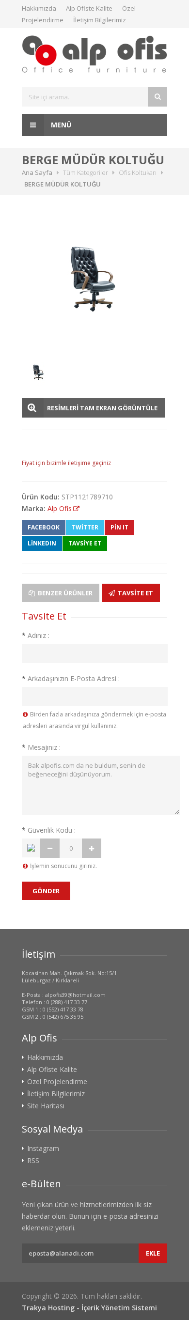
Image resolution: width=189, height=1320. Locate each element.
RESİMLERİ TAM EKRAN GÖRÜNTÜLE (102, 408)
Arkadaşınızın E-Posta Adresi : (71, 678)
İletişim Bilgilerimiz (99, 20)
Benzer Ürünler (64, 593)
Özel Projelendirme (57, 1081)
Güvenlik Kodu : (49, 830)
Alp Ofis (59, 508)
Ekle (153, 1253)
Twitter (85, 527)
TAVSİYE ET (84, 543)
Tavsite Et (134, 593)
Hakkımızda (39, 8)
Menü (60, 124)
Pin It (119, 527)
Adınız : (35, 635)
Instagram (43, 1148)
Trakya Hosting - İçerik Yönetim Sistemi (89, 1307)
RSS (33, 1160)
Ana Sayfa (37, 172)
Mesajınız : (41, 747)
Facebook (44, 527)
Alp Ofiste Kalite (89, 8)
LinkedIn (42, 543)
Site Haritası (45, 1106)
